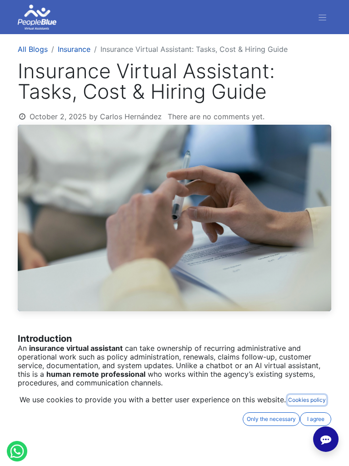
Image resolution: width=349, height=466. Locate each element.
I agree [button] (315, 418)
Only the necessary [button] (271, 418)
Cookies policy (307, 399)
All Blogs (33, 49)
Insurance (74, 49)
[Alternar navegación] (322, 17)
